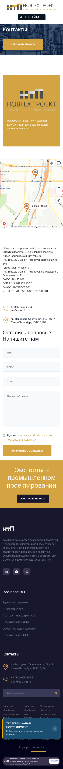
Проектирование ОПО (16, 635)
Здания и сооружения (16, 602)
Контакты (38, 747)
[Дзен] (26, 571)
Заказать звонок (23, 44)
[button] (32, 17)
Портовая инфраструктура (19, 615)
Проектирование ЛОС (16, 621)
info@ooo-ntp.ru (21, 681)
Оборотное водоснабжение (19, 628)
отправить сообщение (27, 450)
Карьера (24, 747)
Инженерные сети (13, 608)
